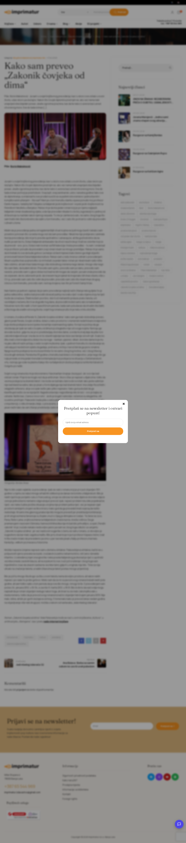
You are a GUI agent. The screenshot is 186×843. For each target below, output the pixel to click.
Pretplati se (93, 431)
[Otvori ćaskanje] (179, 824)
